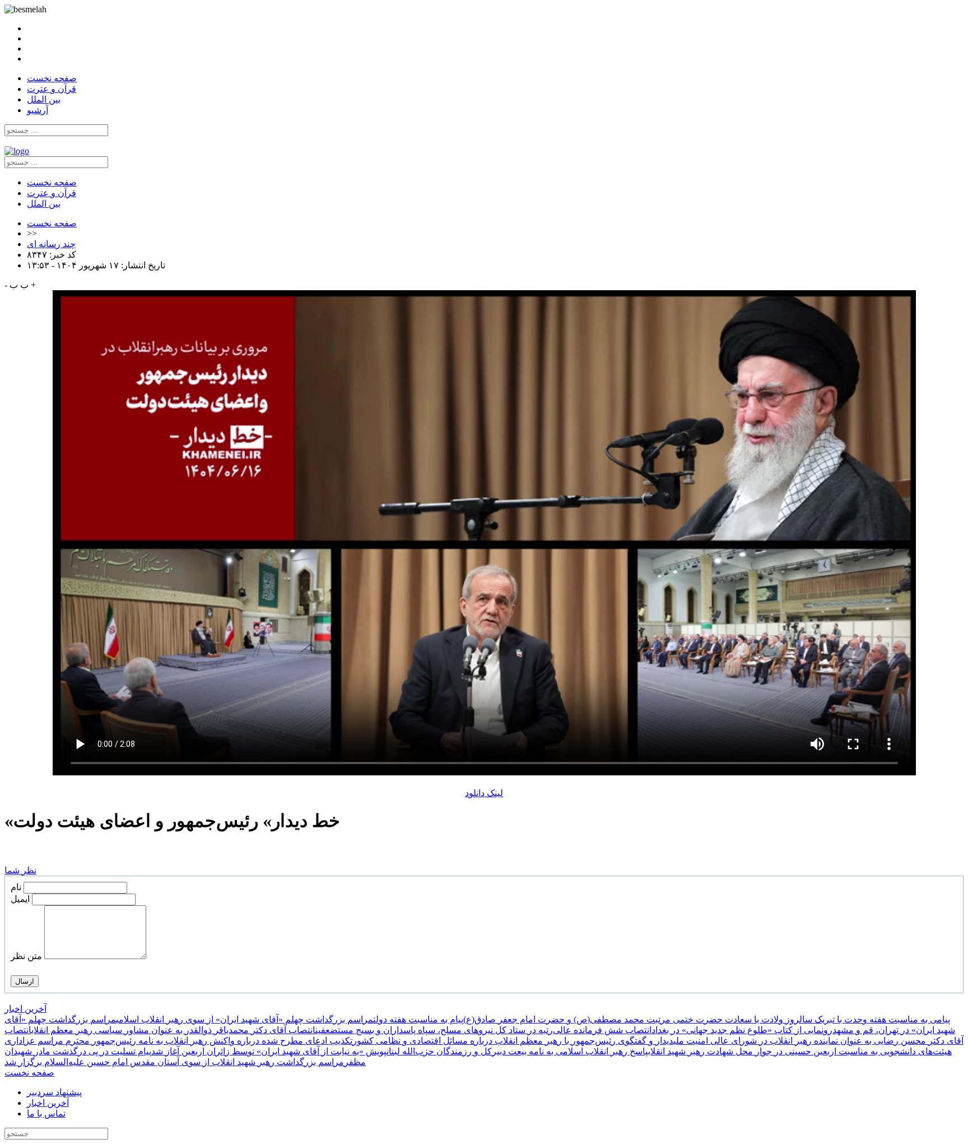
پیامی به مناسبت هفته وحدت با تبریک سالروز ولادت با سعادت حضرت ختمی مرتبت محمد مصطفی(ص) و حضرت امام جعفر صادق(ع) (706, 1019)
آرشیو (37, 110)
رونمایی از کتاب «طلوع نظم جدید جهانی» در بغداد (741, 1030)
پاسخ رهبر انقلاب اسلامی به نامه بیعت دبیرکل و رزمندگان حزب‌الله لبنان (517, 1051)
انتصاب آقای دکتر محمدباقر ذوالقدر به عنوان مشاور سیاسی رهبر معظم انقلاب (173, 1030)
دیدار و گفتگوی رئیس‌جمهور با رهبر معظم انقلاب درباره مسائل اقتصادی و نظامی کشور (512, 1040)
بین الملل (44, 99)
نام (16, 887)
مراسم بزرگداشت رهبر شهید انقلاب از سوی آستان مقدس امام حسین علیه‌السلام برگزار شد (174, 1062)
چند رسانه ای (51, 244)
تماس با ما (46, 1113)
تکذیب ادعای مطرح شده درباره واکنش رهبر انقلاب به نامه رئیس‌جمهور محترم (209, 1040)
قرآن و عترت (51, 89)
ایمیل (20, 899)
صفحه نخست (52, 78)
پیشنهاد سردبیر (54, 1092)
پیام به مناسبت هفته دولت (418, 1019)
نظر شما (20, 870)
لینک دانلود (484, 793)
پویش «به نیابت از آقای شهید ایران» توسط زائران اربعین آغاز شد (269, 1051)
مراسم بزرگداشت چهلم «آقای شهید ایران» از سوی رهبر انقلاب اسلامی (244, 1019)
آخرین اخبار (25, 1008)
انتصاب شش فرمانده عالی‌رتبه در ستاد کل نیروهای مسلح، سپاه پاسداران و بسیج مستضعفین (483, 1030)
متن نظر (26, 956)
